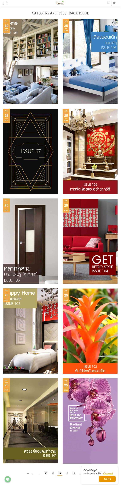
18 (67, 473)
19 (73, 473)
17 (60, 473)
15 (46, 473)
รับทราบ (107, 479)
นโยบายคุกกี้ (108, 473)
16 (53, 473)
